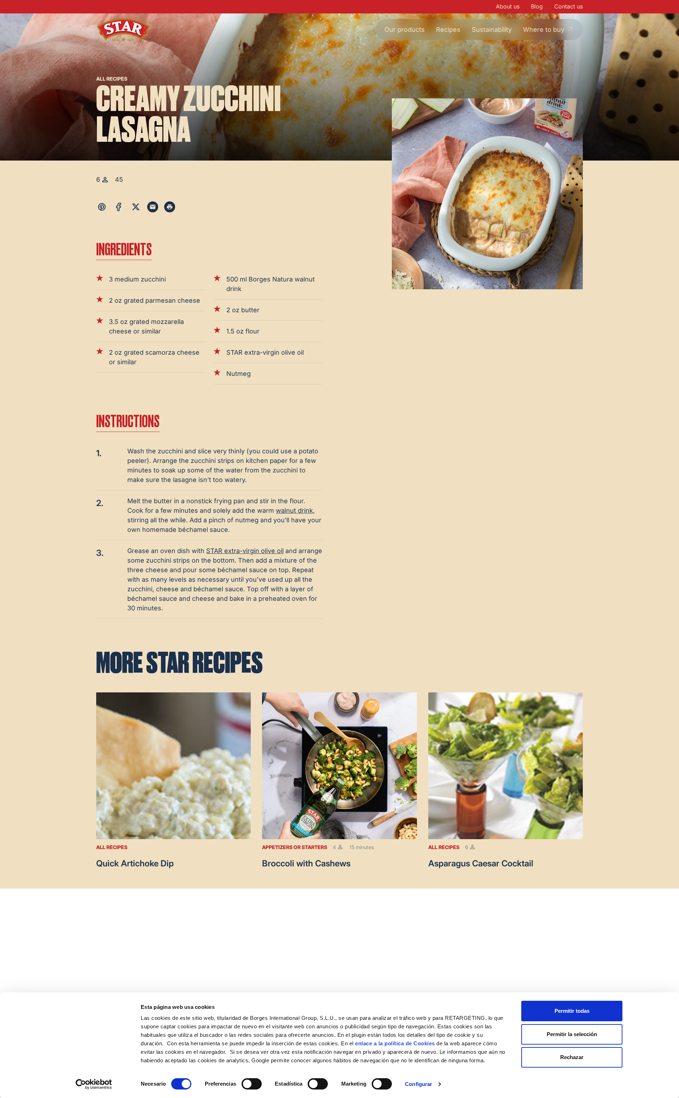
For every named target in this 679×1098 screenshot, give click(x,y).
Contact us (568, 6)
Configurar (418, 1084)
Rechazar (572, 1057)
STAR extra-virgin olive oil (245, 550)
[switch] (252, 1084)
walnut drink (294, 510)
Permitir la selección (572, 1034)
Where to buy (543, 29)
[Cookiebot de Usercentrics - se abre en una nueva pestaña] (94, 1084)
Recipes (448, 29)
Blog (537, 6)
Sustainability (492, 29)
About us (508, 6)
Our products (404, 29)
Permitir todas (572, 1011)
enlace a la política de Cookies (395, 1043)
